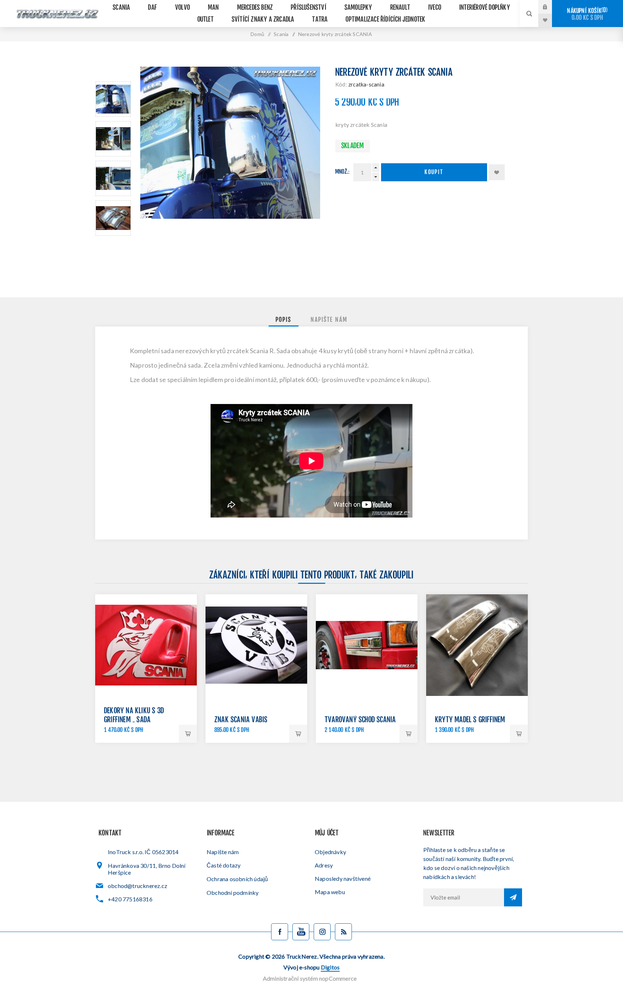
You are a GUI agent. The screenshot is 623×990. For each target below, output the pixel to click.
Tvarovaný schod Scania (360, 720)
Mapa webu (330, 891)
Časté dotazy (223, 865)
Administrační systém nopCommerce (310, 978)
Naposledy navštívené (343, 878)
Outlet (206, 20)
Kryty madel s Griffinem (470, 720)
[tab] (284, 320)
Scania (121, 8)
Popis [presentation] (283, 320)
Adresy (324, 865)
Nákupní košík (586, 14)
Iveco (434, 8)
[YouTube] (300, 931)
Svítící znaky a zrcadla (263, 20)
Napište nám (223, 851)
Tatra (320, 20)
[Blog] (343, 931)
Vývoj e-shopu (311, 967)
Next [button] (113, 244)
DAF (152, 8)
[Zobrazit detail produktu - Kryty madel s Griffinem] (477, 645)
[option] (113, 99)
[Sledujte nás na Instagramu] (322, 931)
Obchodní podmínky (233, 892)
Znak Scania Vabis (241, 720)
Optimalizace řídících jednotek (385, 20)
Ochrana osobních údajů (237, 878)
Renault (400, 8)
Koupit (434, 172)
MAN (213, 8)
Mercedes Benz (255, 8)
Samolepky (358, 8)
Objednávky (330, 851)
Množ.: (342, 172)
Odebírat (513, 897)
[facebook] (279, 931)
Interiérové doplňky (484, 8)
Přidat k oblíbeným (497, 172)
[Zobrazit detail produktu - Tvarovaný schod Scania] (366, 645)
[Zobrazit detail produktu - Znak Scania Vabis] (256, 645)
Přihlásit (550, 7)
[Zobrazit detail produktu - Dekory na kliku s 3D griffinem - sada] (146, 645)
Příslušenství (309, 8)
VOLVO (182, 8)
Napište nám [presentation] (329, 320)
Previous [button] (113, 73)
